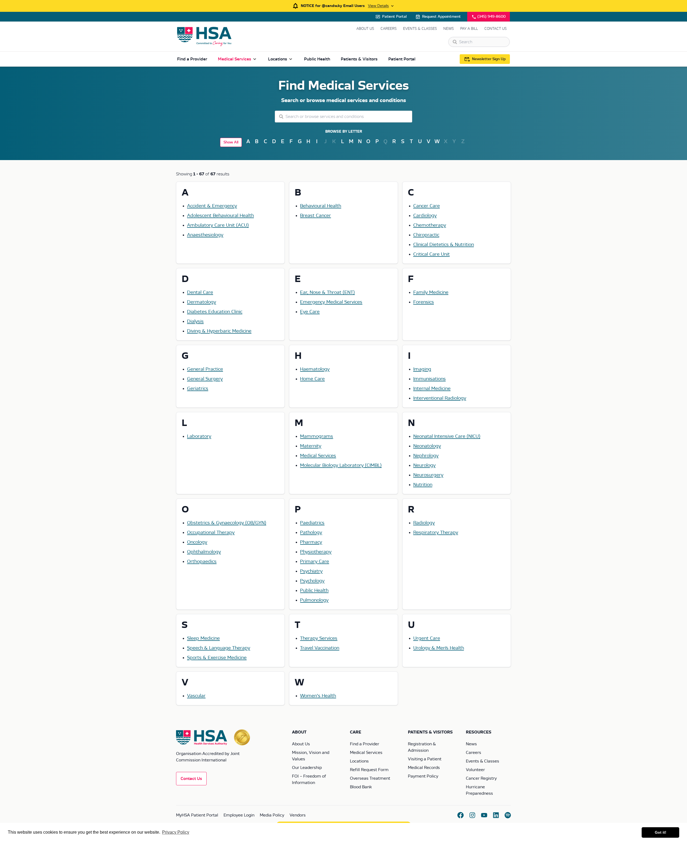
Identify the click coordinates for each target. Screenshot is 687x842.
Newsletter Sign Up (489, 59)
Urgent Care (426, 638)
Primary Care (314, 561)
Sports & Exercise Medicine (217, 657)
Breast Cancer (315, 215)
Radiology (424, 523)
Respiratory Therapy (435, 532)
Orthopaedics (202, 561)
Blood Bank (361, 787)
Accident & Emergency (212, 206)
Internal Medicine (432, 388)
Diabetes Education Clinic (214, 311)
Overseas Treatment (370, 778)
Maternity (310, 446)
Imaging (422, 369)
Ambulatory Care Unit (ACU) (218, 225)
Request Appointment (441, 17)
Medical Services (234, 59)
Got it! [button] (660, 832)
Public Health (317, 59)
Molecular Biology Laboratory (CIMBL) (341, 465)
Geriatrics (197, 388)
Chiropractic (426, 235)
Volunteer (475, 770)
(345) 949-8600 (491, 17)
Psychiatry (311, 571)
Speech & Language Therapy (218, 648)
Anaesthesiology (205, 235)
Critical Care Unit (431, 254)
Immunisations (429, 379)
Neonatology (427, 446)
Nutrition (422, 484)
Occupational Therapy (211, 532)
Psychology (312, 581)
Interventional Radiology (439, 398)
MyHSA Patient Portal (197, 815)
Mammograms (316, 436)
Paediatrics (312, 523)
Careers (389, 29)
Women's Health (318, 695)
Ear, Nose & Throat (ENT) (327, 292)
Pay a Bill (469, 29)
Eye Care (310, 311)
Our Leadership (307, 767)
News (448, 29)
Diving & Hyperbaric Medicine (219, 331)
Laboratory (199, 436)
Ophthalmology (204, 552)
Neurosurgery (428, 475)
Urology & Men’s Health (438, 648)
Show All (231, 142)
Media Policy (272, 815)
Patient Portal (394, 17)
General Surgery (205, 379)
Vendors (298, 815)
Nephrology (425, 455)
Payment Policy (423, 776)
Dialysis (195, 321)
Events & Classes (420, 29)
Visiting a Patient (424, 759)
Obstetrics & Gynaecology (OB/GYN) (226, 523)
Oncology (197, 542)
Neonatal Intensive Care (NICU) (446, 436)
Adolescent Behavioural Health (220, 215)
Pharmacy (311, 542)
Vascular (196, 695)
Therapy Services (318, 638)
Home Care (312, 379)
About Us (365, 29)
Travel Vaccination (319, 648)
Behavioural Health (320, 206)
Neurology (424, 465)
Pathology (311, 532)
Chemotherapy (429, 225)
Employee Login (239, 815)
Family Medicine (430, 292)
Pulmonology (314, 600)
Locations (277, 59)
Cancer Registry (481, 778)
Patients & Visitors (359, 59)
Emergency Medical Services (331, 302)
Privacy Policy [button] (175, 832)
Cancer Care (426, 206)
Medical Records (424, 767)
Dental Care (200, 292)
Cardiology (425, 215)
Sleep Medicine (203, 638)
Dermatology (201, 302)
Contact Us (495, 29)
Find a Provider (192, 59)
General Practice (205, 369)
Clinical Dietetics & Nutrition (443, 244)
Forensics (423, 302)
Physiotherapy (315, 552)
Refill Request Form (369, 770)
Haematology (315, 369)
